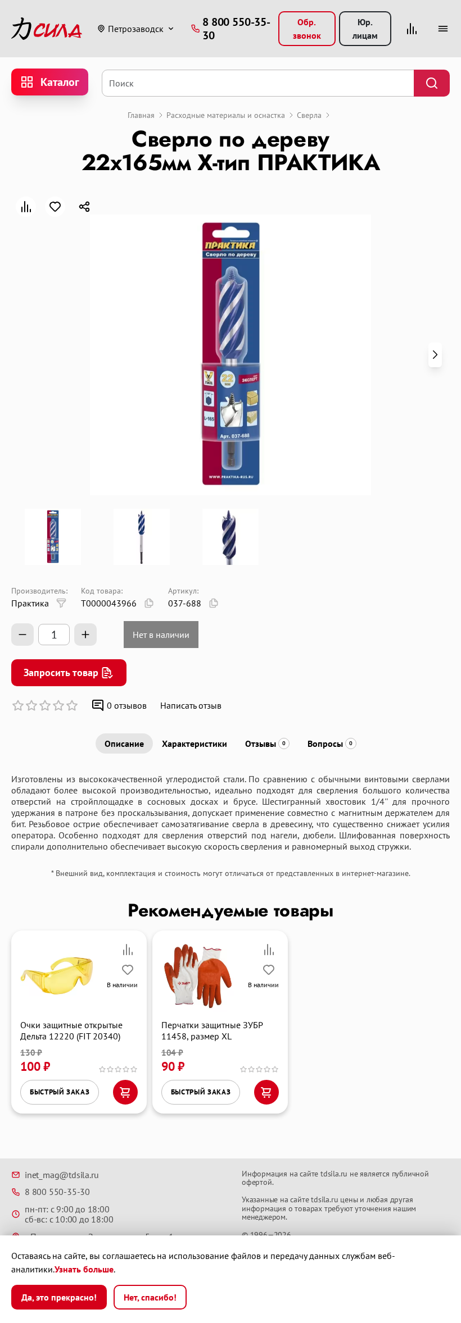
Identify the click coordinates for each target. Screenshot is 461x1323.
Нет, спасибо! (150, 1297)
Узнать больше (84, 1269)
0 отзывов (127, 705)
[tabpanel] (230, 812)
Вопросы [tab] (330, 743)
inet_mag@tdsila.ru (61, 1175)
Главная (141, 115)
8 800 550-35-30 (57, 1192)
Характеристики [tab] (194, 743)
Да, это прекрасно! (59, 1297)
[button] (435, 355)
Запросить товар (61, 672)
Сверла (309, 115)
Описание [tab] (124, 743)
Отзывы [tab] (265, 743)
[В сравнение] (26, 207)
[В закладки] (55, 207)
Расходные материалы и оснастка (225, 115)
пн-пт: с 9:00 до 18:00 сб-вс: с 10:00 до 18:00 (69, 1214)
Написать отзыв (191, 705)
